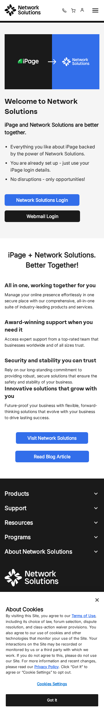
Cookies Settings (52, 683)
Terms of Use (83, 615)
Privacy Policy (46, 666)
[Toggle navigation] (94, 10)
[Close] (97, 600)
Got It (52, 700)
